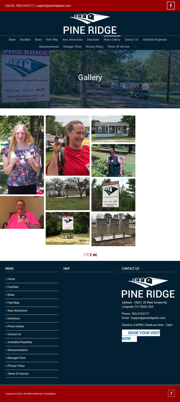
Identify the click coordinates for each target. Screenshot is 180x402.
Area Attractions (17, 310)
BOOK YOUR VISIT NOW (141, 336)
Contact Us (14, 334)
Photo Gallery (15, 326)
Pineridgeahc (49, 394)
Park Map (13, 302)
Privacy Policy (16, 365)
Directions (13, 318)
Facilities (12, 287)
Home (11, 279)
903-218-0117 (140, 313)
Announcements (17, 350)
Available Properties (19, 342)
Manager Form (16, 358)
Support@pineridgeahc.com (148, 318)
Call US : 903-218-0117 (19, 5)
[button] (135, 46)
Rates (10, 294)
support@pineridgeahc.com (54, 5)
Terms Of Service (17, 373)
